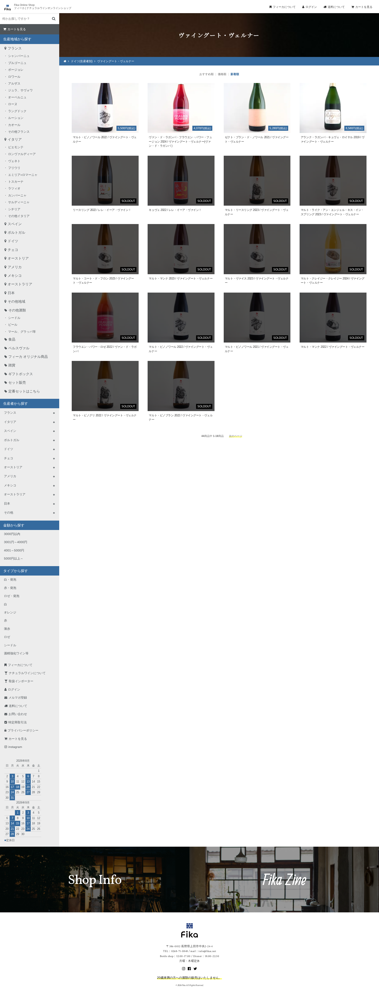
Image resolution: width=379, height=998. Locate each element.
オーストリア (18, 258)
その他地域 (16, 301)
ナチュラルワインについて (27, 673)
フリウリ (14, 168)
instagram (15, 747)
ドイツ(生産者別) (82, 61)
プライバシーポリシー (23, 730)
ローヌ (12, 104)
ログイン (311, 7)
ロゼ (7, 637)
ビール (12, 324)
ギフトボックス (20, 374)
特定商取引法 (17, 722)
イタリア (15, 139)
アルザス (14, 83)
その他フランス (19, 131)
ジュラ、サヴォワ (20, 90)
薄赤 (7, 629)
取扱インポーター (21, 681)
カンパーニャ (17, 195)
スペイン (15, 224)
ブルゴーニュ (17, 63)
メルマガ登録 (18, 697)
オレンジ (10, 612)
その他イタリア (19, 216)
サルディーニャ (19, 202)
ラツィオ (14, 188)
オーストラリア (20, 284)
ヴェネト (14, 161)
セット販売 (17, 382)
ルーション (15, 118)
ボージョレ (15, 69)
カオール (14, 125)
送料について (336, 7)
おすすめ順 (206, 74)
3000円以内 (12, 534)
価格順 (222, 74)
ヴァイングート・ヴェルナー (115, 61)
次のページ (235, 436)
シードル (14, 318)
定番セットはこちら (24, 391)
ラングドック (17, 111)
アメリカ (15, 267)
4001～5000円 (14, 550)
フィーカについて (284, 7)
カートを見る (363, 7)
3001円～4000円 (15, 542)
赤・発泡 (10, 588)
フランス (15, 48)
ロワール (14, 76)
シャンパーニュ (19, 56)
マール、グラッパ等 (22, 331)
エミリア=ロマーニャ (23, 175)
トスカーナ (15, 181)
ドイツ (13, 241)
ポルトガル (16, 232)
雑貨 (11, 365)
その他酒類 (17, 310)
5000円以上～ (13, 558)
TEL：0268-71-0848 (175, 951)
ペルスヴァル (18, 348)
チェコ (13, 250)
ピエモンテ (15, 147)
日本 (11, 293)
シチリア (14, 209)
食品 (11, 339)
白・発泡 (10, 579)
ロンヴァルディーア (22, 154)
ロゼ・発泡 (11, 596)
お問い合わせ (18, 714)
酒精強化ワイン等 (16, 653)
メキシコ (15, 275)
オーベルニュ (17, 97)
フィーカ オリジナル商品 (28, 357)
